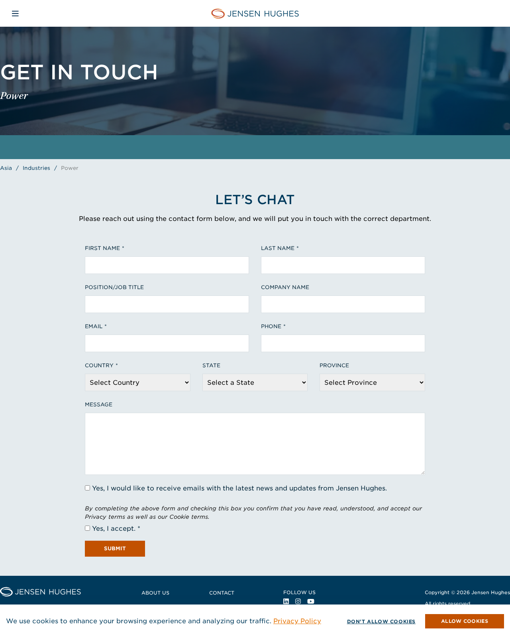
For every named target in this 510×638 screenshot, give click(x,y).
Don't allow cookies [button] (381, 621)
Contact (221, 593)
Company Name (285, 287)
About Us (155, 593)
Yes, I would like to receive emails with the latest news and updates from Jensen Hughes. (239, 488)
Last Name (277, 248)
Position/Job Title (114, 287)
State (211, 365)
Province (334, 365)
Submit (115, 548)
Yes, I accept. (113, 528)
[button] (464, 621)
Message (98, 405)
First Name (102, 248)
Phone (271, 326)
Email (93, 326)
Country (99, 365)
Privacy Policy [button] (297, 621)
